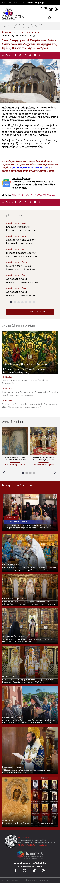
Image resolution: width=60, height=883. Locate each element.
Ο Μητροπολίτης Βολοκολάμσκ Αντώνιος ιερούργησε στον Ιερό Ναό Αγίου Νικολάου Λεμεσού (28, 771)
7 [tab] (34, 302)
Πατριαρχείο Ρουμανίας (12, 599)
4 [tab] (22, 302)
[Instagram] (45, 9)
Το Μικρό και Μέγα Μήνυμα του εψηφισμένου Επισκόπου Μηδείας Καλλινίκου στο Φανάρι (27, 640)
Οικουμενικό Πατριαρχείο (17, 521)
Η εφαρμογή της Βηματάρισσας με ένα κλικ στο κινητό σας (28, 823)
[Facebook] (41, 9)
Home (5, 25)
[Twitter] (51, 9)
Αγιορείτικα (7, 820)
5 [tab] (26, 302)
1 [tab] (11, 302)
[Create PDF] (39, 55)
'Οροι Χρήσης (44, 880)
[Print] (30, 55)
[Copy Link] (25, 55)
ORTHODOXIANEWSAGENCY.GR (30, 167)
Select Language (35, 3)
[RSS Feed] (56, 9)
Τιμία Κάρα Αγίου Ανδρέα (42, 195)
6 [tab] (30, 302)
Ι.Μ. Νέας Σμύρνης (10, 676)
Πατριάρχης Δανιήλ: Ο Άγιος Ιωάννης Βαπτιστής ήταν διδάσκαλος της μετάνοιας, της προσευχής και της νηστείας (29, 603)
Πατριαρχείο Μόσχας (11, 564)
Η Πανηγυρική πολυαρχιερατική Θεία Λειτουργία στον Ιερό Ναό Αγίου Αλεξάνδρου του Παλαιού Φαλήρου (28, 681)
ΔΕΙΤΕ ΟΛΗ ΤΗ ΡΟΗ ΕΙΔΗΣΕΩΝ (30, 312)
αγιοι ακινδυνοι (20, 195)
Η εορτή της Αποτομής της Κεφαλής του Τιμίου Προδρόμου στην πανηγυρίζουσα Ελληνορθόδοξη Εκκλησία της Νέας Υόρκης (28, 721)
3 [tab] (18, 302)
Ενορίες (13, 25)
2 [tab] (15, 302)
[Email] (35, 55)
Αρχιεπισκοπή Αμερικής (12, 717)
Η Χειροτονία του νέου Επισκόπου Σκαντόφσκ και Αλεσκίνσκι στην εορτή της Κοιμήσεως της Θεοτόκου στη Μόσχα (29, 569)
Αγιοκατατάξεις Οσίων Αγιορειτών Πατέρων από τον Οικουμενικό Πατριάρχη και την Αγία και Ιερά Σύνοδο (27, 526)
